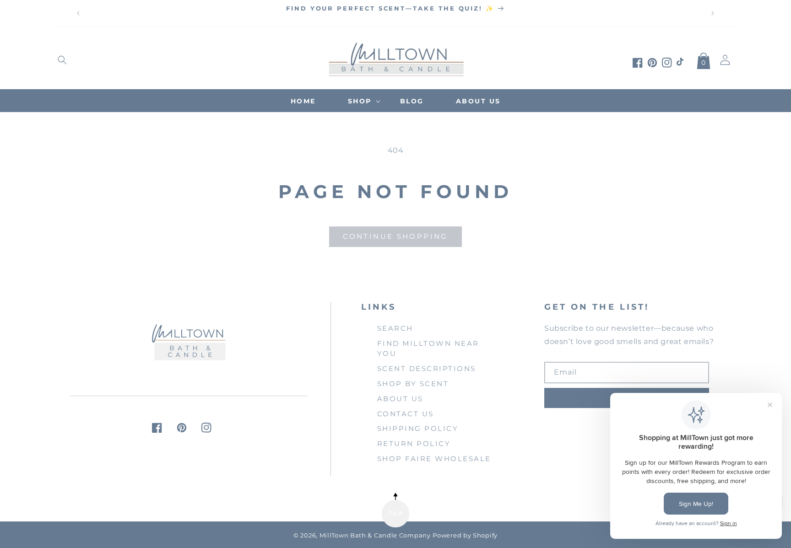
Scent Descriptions (426, 368)
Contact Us (405, 413)
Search (395, 328)
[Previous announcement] (78, 13)
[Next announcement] (713, 13)
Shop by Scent (413, 383)
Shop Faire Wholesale (434, 458)
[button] (62, 60)
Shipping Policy (418, 428)
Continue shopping (395, 236)
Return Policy (414, 443)
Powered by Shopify (465, 535)
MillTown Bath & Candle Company (375, 535)
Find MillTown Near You (428, 348)
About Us (400, 398)
